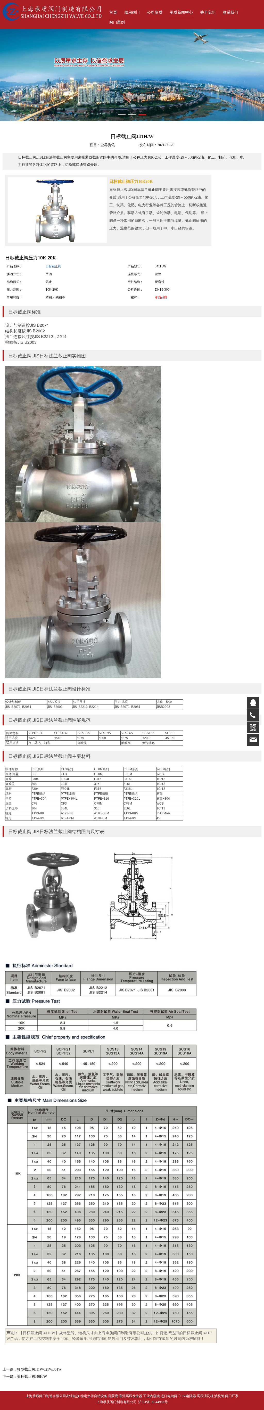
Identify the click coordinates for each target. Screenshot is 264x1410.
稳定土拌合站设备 (93, 1396)
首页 (113, 12)
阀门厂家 (231, 1396)
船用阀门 (132, 12)
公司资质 (154, 12)
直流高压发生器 (130, 1396)
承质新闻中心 (181, 12)
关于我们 (208, 12)
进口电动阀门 (171, 1396)
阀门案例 (117, 22)
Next (257, 75)
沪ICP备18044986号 (152, 1402)
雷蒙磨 (113, 1396)
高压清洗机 (205, 1396)
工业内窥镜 (151, 1396)
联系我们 (230, 12)
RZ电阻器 (189, 1396)
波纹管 (219, 1396)
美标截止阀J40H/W (32, 1377)
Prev (7, 75)
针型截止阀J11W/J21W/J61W (39, 1369)
